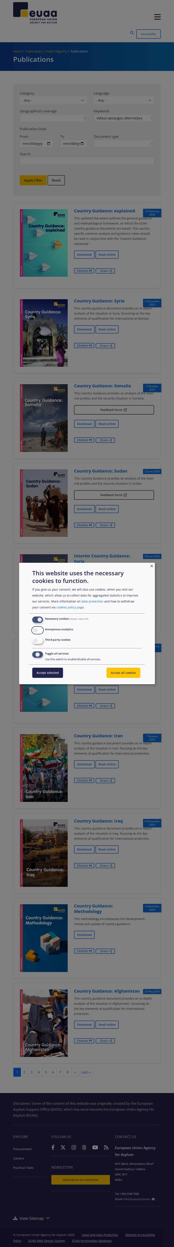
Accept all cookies (123, 673)
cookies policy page (70, 607)
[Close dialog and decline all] (152, 565)
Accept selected (47, 673)
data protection (92, 601)
